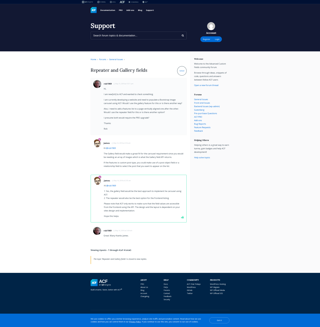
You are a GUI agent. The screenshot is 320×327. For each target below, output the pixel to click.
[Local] (113, 2)
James (107, 143)
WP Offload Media (217, 290)
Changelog (144, 296)
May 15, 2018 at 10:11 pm (124, 84)
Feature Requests (202, 127)
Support (150, 10)
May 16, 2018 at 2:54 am (122, 143)
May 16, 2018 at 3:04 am (123, 231)
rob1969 (108, 83)
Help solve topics (202, 157)
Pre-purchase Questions (205, 113)
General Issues (116, 59)
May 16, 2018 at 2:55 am (122, 181)
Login (217, 39)
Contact (167, 293)
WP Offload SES (216, 293)
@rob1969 (111, 148)
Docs (166, 284)
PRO (121, 10)
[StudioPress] (133, 2)
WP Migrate (215, 287)
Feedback (198, 131)
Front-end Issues (202, 103)
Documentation (107, 10)
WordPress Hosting (218, 284)
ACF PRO (198, 117)
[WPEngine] (87, 2)
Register (206, 39)
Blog (140, 10)
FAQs (166, 287)
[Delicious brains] (145, 2)
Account (143, 293)
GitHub (189, 290)
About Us (144, 287)
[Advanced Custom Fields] (93, 10)
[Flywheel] (101, 2)
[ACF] (122, 2)
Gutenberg (199, 109)
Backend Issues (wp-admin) (207, 106)
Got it (219, 320)
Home (93, 59)
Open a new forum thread (206, 85)
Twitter (190, 293)
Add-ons (130, 10)
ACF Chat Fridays (194, 284)
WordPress (191, 287)
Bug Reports (200, 123)
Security (167, 299)
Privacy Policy (135, 321)
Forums (102, 59)
